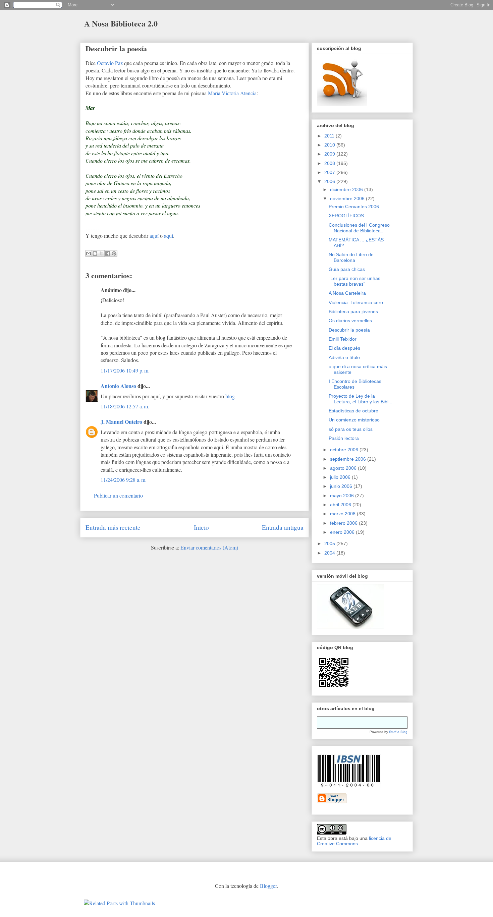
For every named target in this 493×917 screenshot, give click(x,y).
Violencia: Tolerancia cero (356, 302)
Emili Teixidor (343, 339)
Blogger (268, 885)
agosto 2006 (344, 468)
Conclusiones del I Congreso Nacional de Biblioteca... (359, 227)
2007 (330, 172)
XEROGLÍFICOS (346, 215)
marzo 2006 (343, 513)
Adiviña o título (344, 357)
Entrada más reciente (113, 527)
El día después (344, 348)
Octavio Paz (110, 62)
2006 (330, 181)
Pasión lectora (344, 438)
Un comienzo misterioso (354, 419)
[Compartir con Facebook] (107, 253)
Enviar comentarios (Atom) (209, 547)
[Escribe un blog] (95, 253)
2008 (330, 163)
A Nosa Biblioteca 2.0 (121, 23)
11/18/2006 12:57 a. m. (125, 406)
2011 (330, 135)
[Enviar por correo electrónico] (88, 253)
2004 (330, 553)
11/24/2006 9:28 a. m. (124, 479)
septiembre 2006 (348, 459)
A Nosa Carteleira (347, 293)
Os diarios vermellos (350, 320)
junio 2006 (341, 486)
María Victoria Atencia (232, 93)
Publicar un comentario (118, 495)
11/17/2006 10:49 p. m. (125, 370)
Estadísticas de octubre (353, 410)
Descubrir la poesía (116, 48)
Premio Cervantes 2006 (354, 206)
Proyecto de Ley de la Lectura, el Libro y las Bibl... (360, 398)
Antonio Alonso (118, 386)
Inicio (201, 527)
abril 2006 (341, 504)
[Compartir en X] (101, 253)
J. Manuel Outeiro (121, 421)
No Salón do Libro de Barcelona (351, 257)
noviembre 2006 (348, 198)
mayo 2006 (342, 495)
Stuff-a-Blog (398, 732)
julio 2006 (341, 477)
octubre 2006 (345, 449)
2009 (330, 154)
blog (230, 396)
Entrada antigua (283, 527)
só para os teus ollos (351, 429)
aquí (154, 235)
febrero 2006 (344, 523)
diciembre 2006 (347, 189)
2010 (330, 145)
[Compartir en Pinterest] (114, 253)
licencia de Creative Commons (354, 841)
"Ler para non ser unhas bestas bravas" (354, 281)
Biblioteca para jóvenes (353, 311)
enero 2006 (343, 532)
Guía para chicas (347, 269)
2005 (330, 543)
